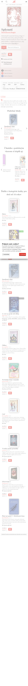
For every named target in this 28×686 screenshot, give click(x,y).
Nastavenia (6, 254)
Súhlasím (23, 254)
